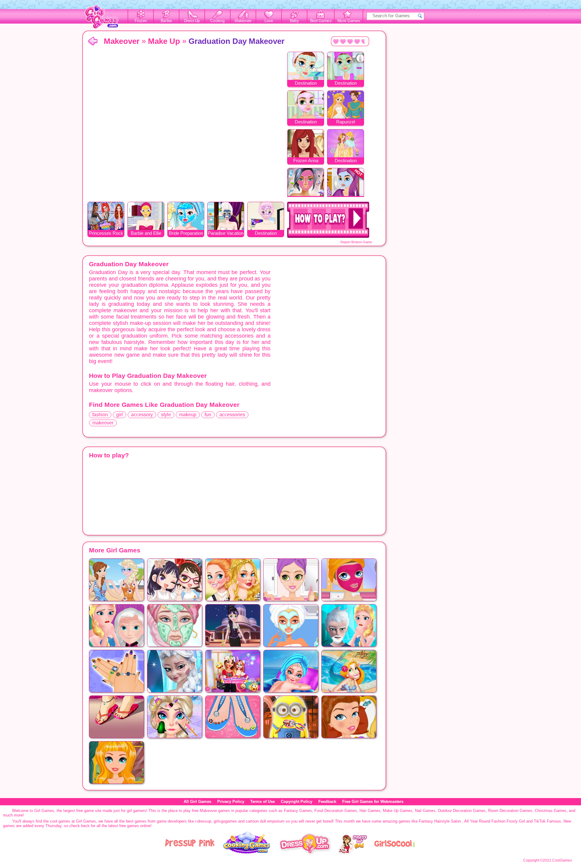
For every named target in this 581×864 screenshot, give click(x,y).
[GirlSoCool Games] (394, 853)
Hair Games (369, 810)
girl (119, 414)
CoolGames (562, 860)
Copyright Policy (296, 801)
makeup (187, 414)
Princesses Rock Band (106, 234)
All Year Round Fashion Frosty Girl (494, 821)
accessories (232, 414)
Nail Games (425, 810)
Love (268, 21)
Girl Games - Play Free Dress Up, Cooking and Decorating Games (105, 18)
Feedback (327, 801)
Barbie (166, 21)
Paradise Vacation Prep (226, 234)
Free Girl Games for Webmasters (372, 801)
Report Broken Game (356, 242)
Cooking (217, 21)
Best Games (320, 21)
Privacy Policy (230, 801)
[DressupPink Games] (190, 853)
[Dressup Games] (305, 853)
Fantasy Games (298, 810)
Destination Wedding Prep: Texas (345, 83)
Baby (294, 21)
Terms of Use (262, 801)
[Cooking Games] (247, 853)
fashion (100, 414)
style (166, 414)
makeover (102, 422)
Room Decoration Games (510, 810)
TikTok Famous (547, 821)
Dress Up (192, 21)
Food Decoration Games (335, 810)
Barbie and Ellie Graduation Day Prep (146, 234)
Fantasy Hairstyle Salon (440, 821)
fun (208, 414)
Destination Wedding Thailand (345, 161)
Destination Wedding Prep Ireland (306, 122)
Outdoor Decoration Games (462, 810)
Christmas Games (550, 810)
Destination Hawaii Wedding (266, 234)
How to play (328, 220)
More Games (348, 21)
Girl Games (92, 42)
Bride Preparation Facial (186, 234)
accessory (142, 414)
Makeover (243, 21)
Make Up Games (397, 810)
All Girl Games (197, 801)
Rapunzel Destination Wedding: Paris (346, 122)
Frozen (141, 21)
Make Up (164, 41)
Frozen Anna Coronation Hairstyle (305, 161)
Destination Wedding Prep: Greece (305, 83)
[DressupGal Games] (352, 853)
